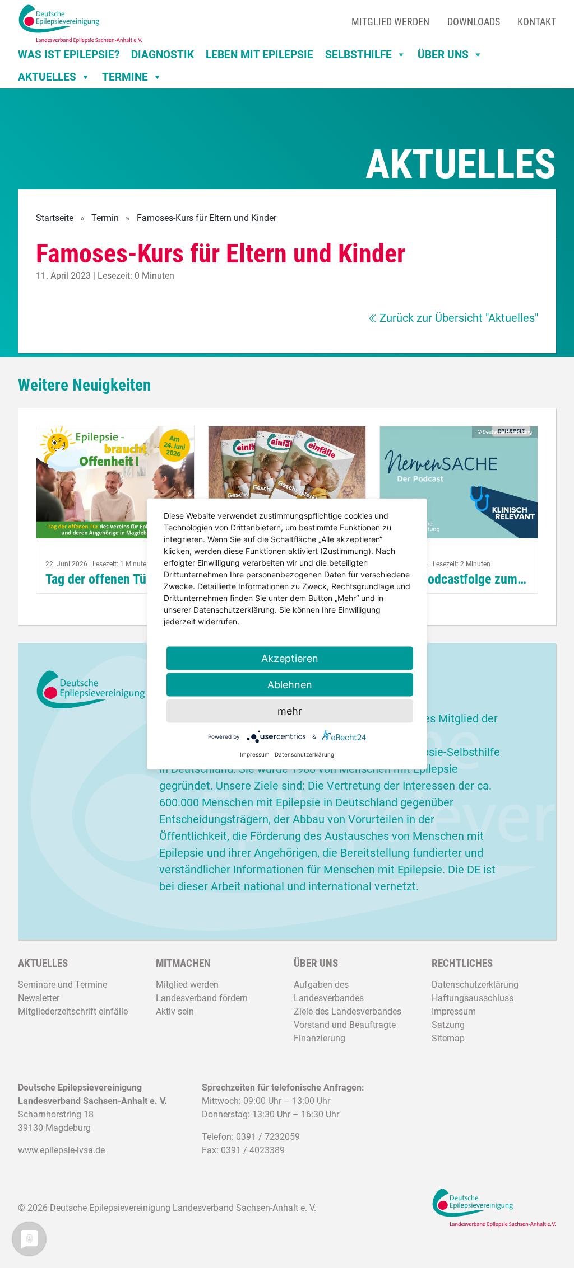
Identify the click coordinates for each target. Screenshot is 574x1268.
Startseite (54, 218)
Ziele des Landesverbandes (347, 1011)
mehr (289, 711)
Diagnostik (162, 54)
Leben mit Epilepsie (259, 54)
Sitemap (448, 1038)
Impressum (454, 1011)
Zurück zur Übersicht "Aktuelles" (458, 318)
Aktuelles (47, 77)
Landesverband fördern (202, 998)
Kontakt (536, 21)
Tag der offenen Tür (98, 579)
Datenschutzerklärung (475, 984)
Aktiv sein (175, 1011)
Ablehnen (289, 685)
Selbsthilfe (358, 54)
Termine (125, 77)
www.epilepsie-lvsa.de (61, 1150)
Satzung (448, 1025)
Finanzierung (319, 1038)
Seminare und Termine (62, 984)
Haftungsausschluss (472, 998)
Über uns (443, 54)
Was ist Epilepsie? (68, 54)
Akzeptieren (289, 658)
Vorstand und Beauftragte (345, 1025)
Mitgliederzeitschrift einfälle (73, 1011)
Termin (105, 218)
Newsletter (38, 998)
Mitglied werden (390, 21)
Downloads (473, 21)
